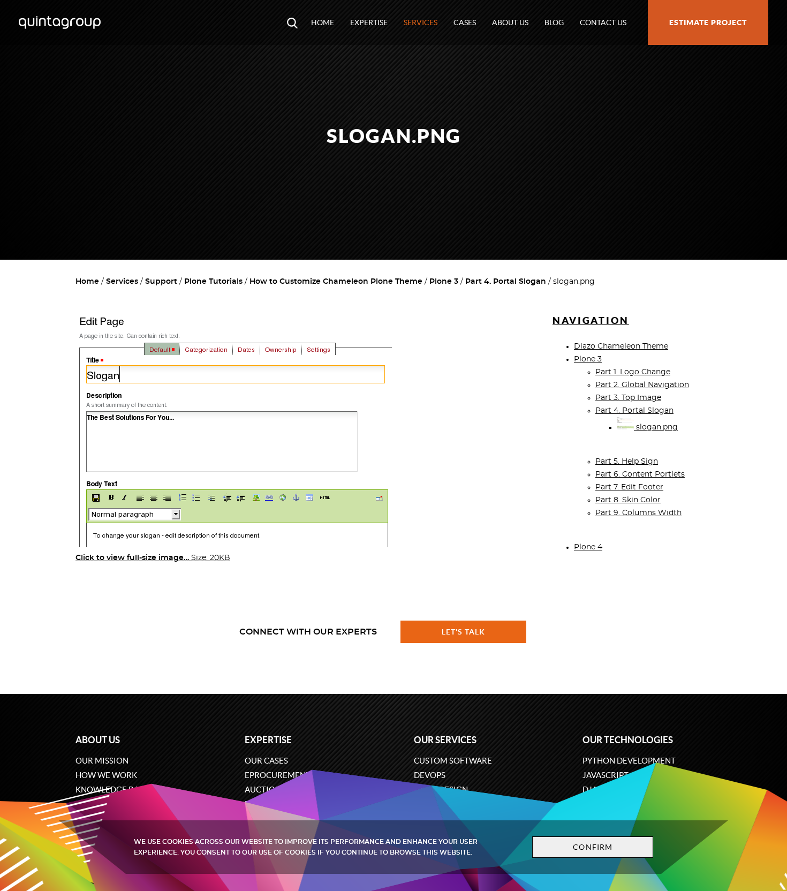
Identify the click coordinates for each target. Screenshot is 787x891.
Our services (445, 739)
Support (161, 281)
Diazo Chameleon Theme (621, 346)
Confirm (592, 847)
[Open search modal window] (292, 22)
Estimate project (708, 22)
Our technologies (627, 739)
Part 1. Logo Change (632, 372)
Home (322, 22)
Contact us (603, 22)
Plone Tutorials (213, 281)
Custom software (453, 760)
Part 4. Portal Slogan (505, 281)
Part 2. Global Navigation (642, 385)
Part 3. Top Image (628, 398)
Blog (554, 22)
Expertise (369, 22)
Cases (464, 22)
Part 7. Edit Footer (629, 487)
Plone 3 (443, 281)
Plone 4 (588, 547)
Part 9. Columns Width (638, 513)
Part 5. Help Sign (626, 461)
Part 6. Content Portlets (640, 474)
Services (420, 22)
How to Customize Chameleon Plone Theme (335, 281)
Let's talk (464, 632)
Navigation (591, 320)
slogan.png (656, 427)
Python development (629, 760)
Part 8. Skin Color (628, 500)
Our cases (266, 760)
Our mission (101, 760)
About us (510, 22)
